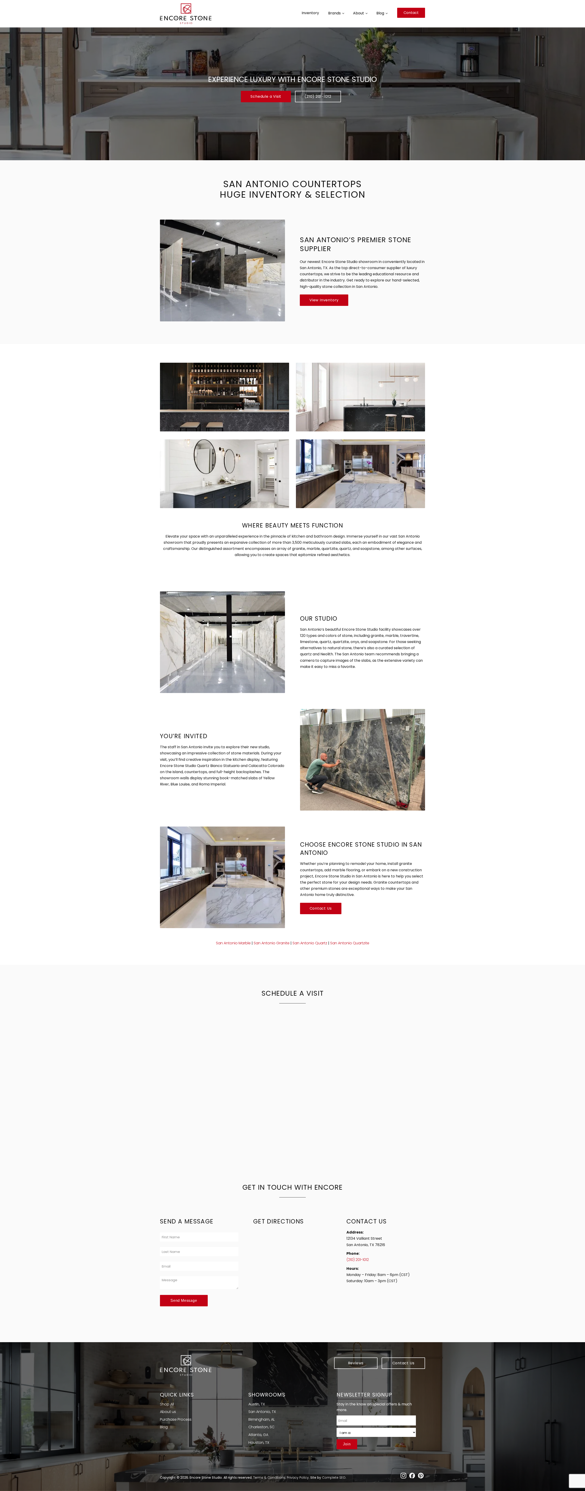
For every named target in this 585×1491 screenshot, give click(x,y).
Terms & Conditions (269, 1477)
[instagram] (403, 1476)
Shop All (167, 1404)
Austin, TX (256, 1404)
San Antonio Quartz (309, 943)
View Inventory (324, 300)
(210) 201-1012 (318, 96)
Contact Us (321, 908)
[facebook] (412, 1476)
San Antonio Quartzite (349, 943)
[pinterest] (420, 1476)
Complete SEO (334, 1477)
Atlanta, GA (258, 1434)
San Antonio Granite (272, 943)
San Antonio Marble (233, 943)
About (358, 13)
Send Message (183, 1300)
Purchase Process (175, 1419)
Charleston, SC (261, 1427)
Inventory (310, 13)
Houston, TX (258, 1442)
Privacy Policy (298, 1477)
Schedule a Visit (265, 96)
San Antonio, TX (262, 1411)
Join (347, 1444)
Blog (380, 13)
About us (168, 1411)
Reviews (356, 1363)
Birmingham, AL (261, 1419)
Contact (411, 12)
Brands (334, 13)
